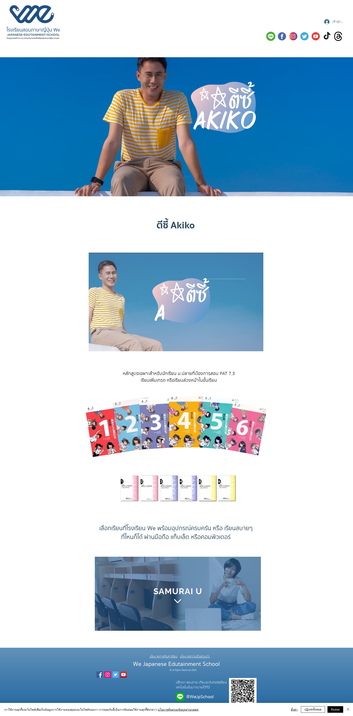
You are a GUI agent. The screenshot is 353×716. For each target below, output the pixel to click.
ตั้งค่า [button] (294, 709)
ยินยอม (335, 709)
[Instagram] (293, 36)
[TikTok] (327, 36)
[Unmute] (101, 345)
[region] (178, 594)
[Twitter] (304, 36)
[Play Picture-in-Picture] (251, 345)
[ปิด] (348, 709)
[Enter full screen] (257, 345)
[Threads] (338, 36)
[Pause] (94, 345)
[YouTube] (123, 674)
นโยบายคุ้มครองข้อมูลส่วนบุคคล (178, 709)
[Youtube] (315, 36)
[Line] (270, 36)
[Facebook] (282, 36)
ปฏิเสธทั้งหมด (313, 709)
